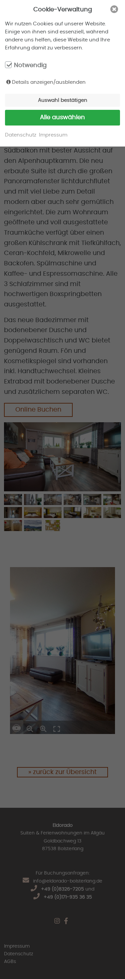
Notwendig (30, 65)
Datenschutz (20, 135)
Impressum (53, 135)
